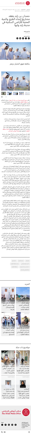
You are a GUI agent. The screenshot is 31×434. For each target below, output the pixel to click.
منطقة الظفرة (24, 102)
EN (4, 432)
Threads (16, 425)
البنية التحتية (23, 9)
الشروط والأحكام (25, 422)
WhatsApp (17, 38)
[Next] (2, 97)
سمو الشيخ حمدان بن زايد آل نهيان (18, 100)
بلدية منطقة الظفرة (15, 263)
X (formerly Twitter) (26, 38)
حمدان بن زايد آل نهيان (24, 266)
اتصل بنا (23, 427)
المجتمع (14, 260)
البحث (1, 432)
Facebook (23, 38)
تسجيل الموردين (25, 426)
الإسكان (27, 260)
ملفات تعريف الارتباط (26, 425)
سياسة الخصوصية (25, 423)
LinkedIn (20, 38)
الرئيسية (28, 9)
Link (29, 38)
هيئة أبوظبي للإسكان (14, 131)
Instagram (12, 425)
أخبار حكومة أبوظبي (25, 263)
